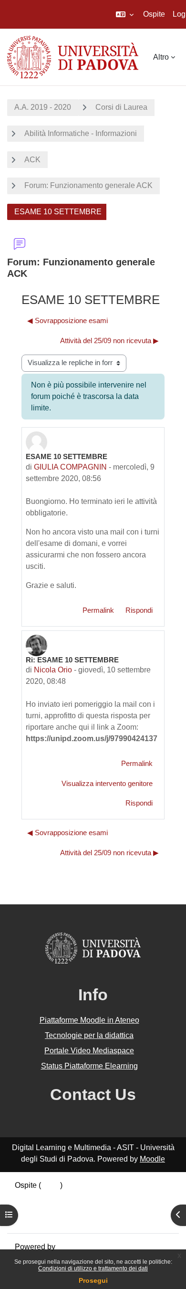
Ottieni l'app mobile (47, 1220)
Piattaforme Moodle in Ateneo (89, 1020)
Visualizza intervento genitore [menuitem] (107, 783)
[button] (124, 14)
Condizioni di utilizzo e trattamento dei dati (93, 1268)
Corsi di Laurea (121, 107)
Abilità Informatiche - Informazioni (80, 133)
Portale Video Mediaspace (89, 1051)
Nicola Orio (53, 670)
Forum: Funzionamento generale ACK (88, 185)
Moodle (152, 1159)
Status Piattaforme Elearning (89, 1066)
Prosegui (93, 1280)
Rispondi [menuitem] (139, 610)
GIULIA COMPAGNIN (70, 467)
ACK (32, 160)
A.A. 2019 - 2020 (42, 107)
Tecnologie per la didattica (89, 1035)
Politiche (29, 1208)
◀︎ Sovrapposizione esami (67, 321)
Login (50, 1185)
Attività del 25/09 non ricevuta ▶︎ (109, 341)
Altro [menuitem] (161, 57)
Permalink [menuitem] (98, 610)
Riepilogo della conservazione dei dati (80, 1197)
